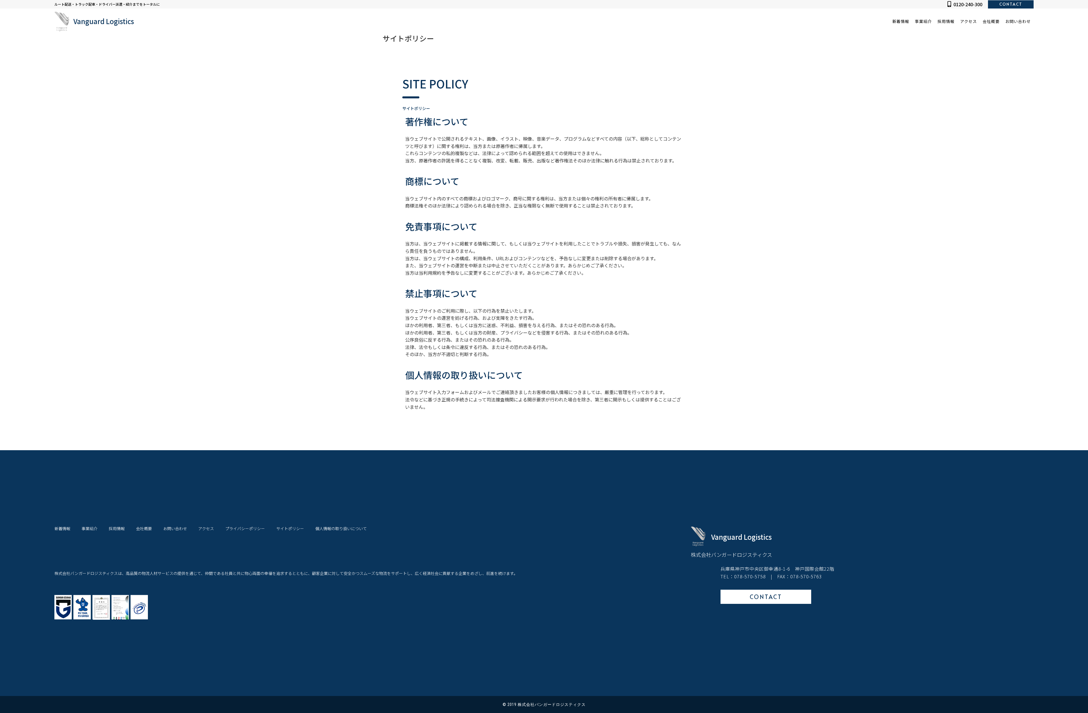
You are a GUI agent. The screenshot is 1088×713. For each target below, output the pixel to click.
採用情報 (946, 21)
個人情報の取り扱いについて (341, 528)
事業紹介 (923, 21)
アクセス (968, 21)
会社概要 (991, 21)
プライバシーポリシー (245, 528)
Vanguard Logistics (103, 21)
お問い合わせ (1018, 21)
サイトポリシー (290, 528)
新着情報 (901, 21)
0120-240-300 (967, 4)
